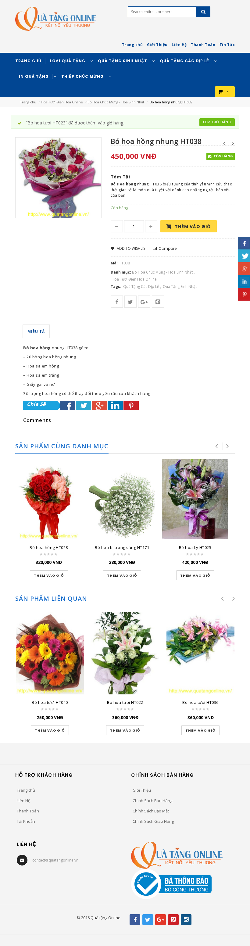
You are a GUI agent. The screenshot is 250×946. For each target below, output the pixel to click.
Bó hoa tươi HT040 (50, 702)
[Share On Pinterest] (131, 405)
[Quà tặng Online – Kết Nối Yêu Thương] (55, 18)
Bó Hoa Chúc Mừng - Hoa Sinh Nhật (116, 102)
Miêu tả (36, 331)
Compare (168, 248)
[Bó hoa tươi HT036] (200, 653)
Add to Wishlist (131, 248)
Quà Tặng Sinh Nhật (180, 286)
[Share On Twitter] (83, 405)
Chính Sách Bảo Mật (151, 811)
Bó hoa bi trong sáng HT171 (122, 547)
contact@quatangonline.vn (55, 860)
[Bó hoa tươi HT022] (125, 653)
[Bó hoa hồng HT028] (49, 499)
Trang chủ (28, 102)
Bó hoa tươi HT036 (200, 702)
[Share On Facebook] (67, 405)
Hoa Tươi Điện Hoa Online (62, 102)
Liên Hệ (23, 800)
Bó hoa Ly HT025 (195, 547)
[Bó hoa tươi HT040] (50, 653)
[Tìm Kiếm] (203, 11)
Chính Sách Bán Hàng (152, 800)
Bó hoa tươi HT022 (125, 702)
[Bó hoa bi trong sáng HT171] (122, 499)
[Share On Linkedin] (115, 405)
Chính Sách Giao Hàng (153, 821)
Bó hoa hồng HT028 (49, 547)
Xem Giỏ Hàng (217, 122)
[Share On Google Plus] (99, 405)
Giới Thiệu (142, 790)
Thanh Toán (28, 811)
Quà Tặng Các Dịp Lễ (141, 286)
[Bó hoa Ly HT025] (195, 499)
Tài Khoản (26, 821)
